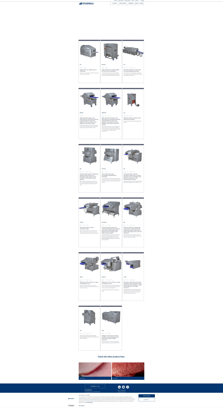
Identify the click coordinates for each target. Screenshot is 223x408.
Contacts (136, 0)
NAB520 (81, 112)
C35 (124, 112)
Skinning (130, 3)
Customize (146, 399)
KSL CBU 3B (104, 222)
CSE (80, 330)
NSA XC (81, 276)
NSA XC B (104, 276)
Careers (132, 0)
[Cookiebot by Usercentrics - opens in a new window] (71, 406)
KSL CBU (81, 222)
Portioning (122, 3)
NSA (124, 222)
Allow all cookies (146, 395)
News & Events (121, 0)
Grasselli (86, 4)
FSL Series (104, 168)
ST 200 (125, 276)
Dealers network (127, 0)
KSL (124, 168)
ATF (124, 64)
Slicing (114, 3)
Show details (81, 405)
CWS (103, 330)
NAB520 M (104, 112)
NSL (80, 168)
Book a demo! (139, 3)
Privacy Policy (89, 402)
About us (115, 0)
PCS (80, 64)
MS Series (104, 64)
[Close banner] (157, 394)
